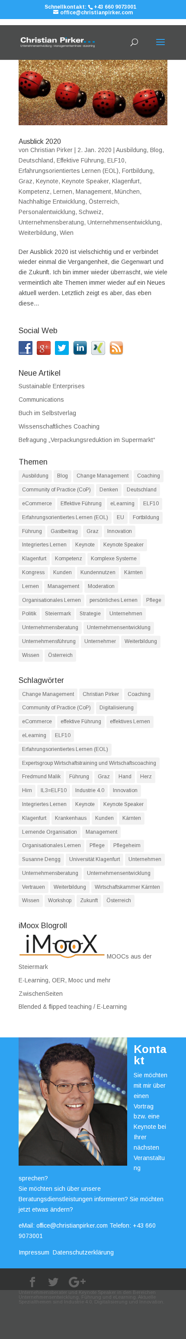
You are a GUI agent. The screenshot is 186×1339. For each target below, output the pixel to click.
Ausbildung (131, 149)
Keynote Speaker (85, 181)
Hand (125, 777)
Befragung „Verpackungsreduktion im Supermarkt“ (87, 439)
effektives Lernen (130, 721)
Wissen (30, 655)
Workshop (59, 900)
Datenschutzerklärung (83, 1252)
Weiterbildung (37, 232)
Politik (29, 614)
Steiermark (58, 614)
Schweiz (90, 211)
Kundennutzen (97, 572)
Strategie (90, 614)
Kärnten (133, 572)
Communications (41, 399)
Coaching (148, 476)
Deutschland (36, 160)
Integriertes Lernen (44, 545)
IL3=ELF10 (54, 790)
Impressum (34, 1252)
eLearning (122, 503)
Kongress (33, 572)
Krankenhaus (71, 818)
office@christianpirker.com (72, 1225)
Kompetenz (34, 191)
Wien (67, 232)
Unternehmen (125, 614)
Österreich (103, 201)
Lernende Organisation (49, 832)
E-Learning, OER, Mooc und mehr (65, 980)
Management (93, 191)
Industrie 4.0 (89, 790)
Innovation (119, 531)
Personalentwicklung (47, 211)
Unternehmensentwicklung (123, 222)
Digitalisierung (116, 708)
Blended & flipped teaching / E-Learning (73, 1006)
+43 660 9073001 (115, 7)
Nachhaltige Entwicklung (52, 201)
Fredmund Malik (41, 777)
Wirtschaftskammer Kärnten (127, 887)
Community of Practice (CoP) (56, 490)
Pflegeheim (127, 845)
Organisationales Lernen (51, 600)
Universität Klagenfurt (94, 859)
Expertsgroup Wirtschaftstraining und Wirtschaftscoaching (89, 763)
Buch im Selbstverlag (47, 413)
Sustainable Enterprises (52, 386)
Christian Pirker (51, 149)
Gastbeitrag (64, 531)
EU (120, 517)
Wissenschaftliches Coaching (59, 426)
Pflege (153, 600)
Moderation (101, 586)
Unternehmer (100, 641)
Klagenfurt (126, 181)
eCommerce (37, 503)
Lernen (62, 191)
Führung (32, 531)
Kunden (62, 572)
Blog (156, 149)
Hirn (27, 790)
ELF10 (116, 160)
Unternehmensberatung (51, 222)
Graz (25, 181)
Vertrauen (33, 887)
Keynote (47, 181)
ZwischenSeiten (41, 993)
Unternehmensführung (49, 641)
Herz (146, 777)
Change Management (102, 476)
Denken (108, 490)
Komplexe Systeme (114, 559)
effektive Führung (81, 721)
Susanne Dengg (41, 859)
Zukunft (89, 900)
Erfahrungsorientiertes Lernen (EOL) (69, 170)
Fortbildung (137, 170)
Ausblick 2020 (40, 141)
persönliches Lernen (114, 600)
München (127, 191)
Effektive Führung (80, 160)
